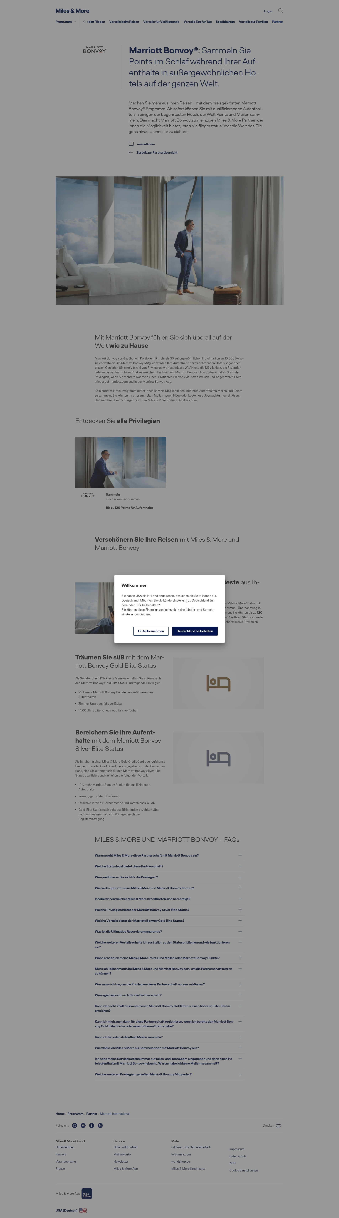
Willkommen (135, 585)
